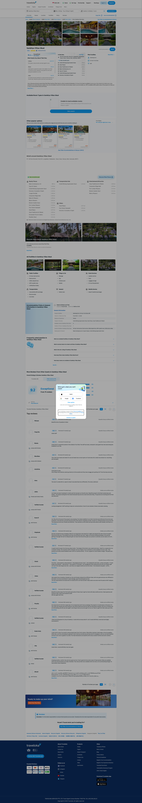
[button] (71, 402)
